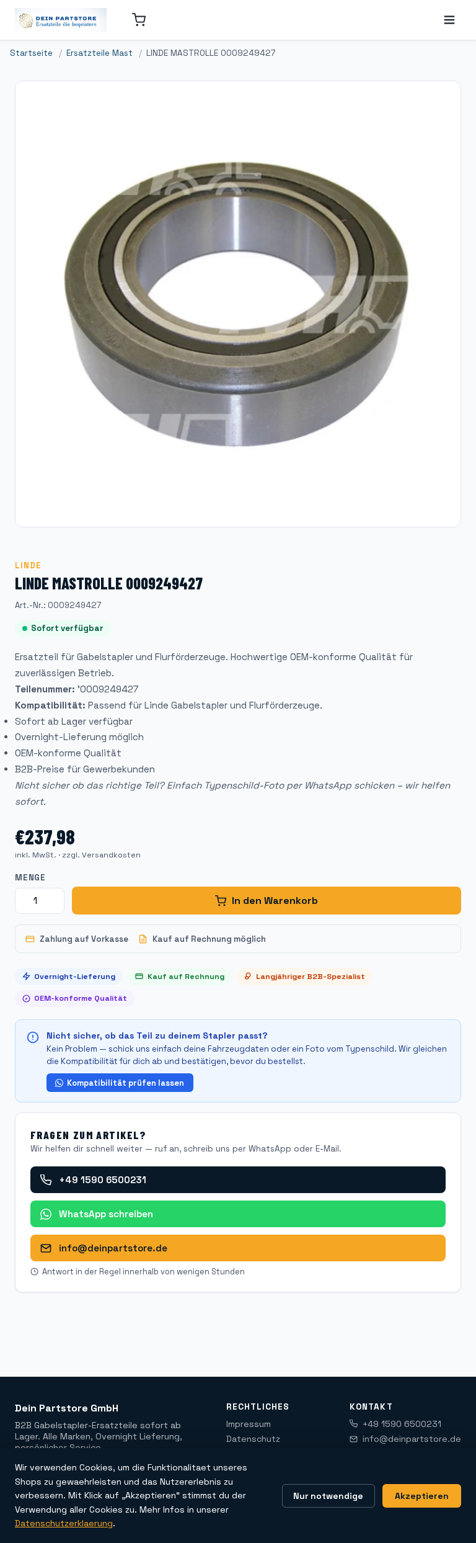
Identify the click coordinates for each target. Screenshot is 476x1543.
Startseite (31, 53)
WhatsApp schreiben (106, 1214)
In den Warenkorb (275, 900)
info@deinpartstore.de (113, 1248)
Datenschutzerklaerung (64, 1523)
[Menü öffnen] (449, 20)
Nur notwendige (328, 1495)
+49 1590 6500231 (102, 1180)
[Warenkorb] (138, 19)
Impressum (248, 1423)
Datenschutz (253, 1438)
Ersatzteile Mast (99, 53)
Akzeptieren (422, 1495)
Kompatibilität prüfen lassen (125, 1083)
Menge (30, 877)
